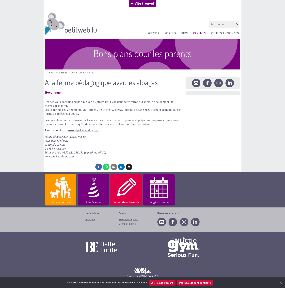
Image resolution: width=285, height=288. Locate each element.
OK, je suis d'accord (162, 282)
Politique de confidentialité (195, 282)
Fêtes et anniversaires (82, 72)
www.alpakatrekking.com (83, 130)
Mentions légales (128, 219)
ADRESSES (62, 72)
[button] (280, 282)
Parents (49, 72)
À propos (90, 219)
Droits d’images (127, 223)
